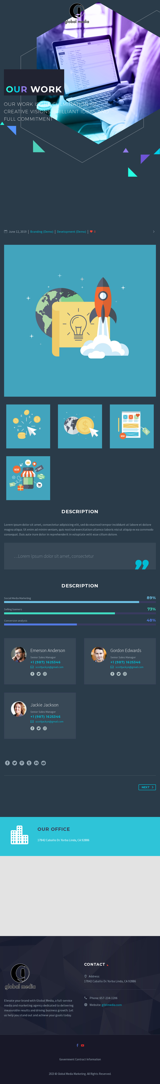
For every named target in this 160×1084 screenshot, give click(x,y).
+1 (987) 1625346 (45, 662)
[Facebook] (32, 674)
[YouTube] (82, 1045)
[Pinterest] (22, 763)
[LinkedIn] (36, 763)
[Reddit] (43, 763)
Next (146, 787)
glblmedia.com (112, 1005)
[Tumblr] (29, 763)
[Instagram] (45, 674)
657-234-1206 (108, 998)
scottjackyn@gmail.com (49, 667)
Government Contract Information (80, 1059)
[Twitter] (39, 674)
